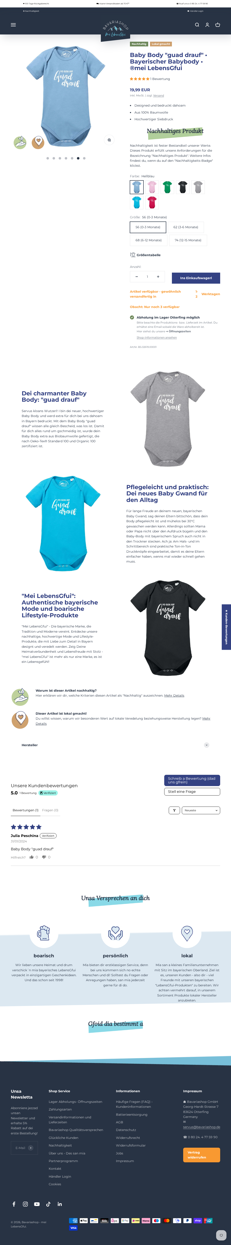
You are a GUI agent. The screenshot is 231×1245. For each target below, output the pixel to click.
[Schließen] (218, 1101)
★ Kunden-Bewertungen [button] (226, 627)
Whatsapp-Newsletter (180, 1175)
